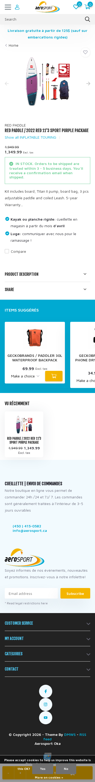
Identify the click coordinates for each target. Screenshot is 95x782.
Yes (42, 769)
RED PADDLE (15, 125)
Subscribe (75, 593)
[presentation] (7, 84)
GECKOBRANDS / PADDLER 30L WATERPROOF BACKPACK (34, 357)
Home (13, 45)
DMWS (70, 734)
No (66, 769)
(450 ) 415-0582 (27, 526)
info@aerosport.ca (30, 530)
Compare (18, 251)
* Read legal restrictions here (26, 603)
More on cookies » (49, 777)
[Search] (87, 19)
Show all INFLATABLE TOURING (30, 137)
